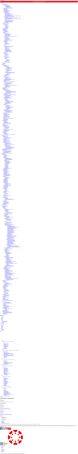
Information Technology (6, 256)
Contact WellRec (5, 191)
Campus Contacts (5, 381)
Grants (5, 58)
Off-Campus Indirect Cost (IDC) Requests (8, 83)
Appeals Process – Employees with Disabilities (12, 236)
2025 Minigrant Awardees (7, 145)
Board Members (6, 214)
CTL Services (7, 69)
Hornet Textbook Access (7, 34)
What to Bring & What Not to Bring (8, 158)
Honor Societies (5, 115)
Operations (4, 280)
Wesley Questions (3, 422)
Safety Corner (5, 288)
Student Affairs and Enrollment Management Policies (10, 273)
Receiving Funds (5, 53)
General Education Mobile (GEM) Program (9, 20)
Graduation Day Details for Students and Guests (8, 129)
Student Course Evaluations (9, 70)
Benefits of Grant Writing (6, 139)
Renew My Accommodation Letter (11, 231)
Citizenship (6, 47)
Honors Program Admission (6, 117)
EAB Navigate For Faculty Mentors (8, 111)
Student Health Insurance (7, 35)
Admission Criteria (6, 113)
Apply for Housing (6, 157)
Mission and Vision (7, 33)
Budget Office (6, 218)
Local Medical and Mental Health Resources (12, 226)
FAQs (5, 19)
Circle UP (5, 156)
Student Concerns (9, 73)
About (2, 205)
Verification (6, 42)
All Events (1, 404)
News (2, 317)
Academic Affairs (5, 352)
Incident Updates (5, 155)
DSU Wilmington (4, 296)
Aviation (5, 76)
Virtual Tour (2, 421)
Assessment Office (7, 66)
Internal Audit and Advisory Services (8, 248)
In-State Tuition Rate (6, 31)
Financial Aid (4, 32)
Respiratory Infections (6, 187)
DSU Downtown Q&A (6, 295)
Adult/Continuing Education (5, 125)
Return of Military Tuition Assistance (8, 21)
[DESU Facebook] (1, 429)
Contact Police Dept (6, 292)
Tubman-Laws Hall (7, 166)
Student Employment (6, 374)
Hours (4, 194)
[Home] (12, 339)
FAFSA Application (6, 52)
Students (2, 318)
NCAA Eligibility (7, 198)
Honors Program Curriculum (6, 114)
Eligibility (5, 45)
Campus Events (4, 200)
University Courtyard (7, 163)
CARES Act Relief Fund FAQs (9, 219)
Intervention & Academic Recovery (7, 102)
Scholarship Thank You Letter (7, 394)
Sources (6, 61)
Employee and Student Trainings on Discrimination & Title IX (12, 278)
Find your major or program (5, 351)
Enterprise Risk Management (8, 247)
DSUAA (5, 282)
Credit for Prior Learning (5, 131)
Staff (1, 319)
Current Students (5, 41)
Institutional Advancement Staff (6, 311)
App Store (5, 445)
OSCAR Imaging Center (5, 149)
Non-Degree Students (7, 49)
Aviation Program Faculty (7, 77)
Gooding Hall (6, 165)
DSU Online (5, 357)
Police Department (5, 382)
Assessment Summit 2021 (10, 67)
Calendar (2, 446)
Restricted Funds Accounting (8, 223)
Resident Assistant (5, 168)
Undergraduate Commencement (7, 126)
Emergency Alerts (5, 291)
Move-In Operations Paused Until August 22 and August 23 (39, 1)
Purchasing (6, 221)
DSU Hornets (2, 322)
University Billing (7, 55)
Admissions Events (6, 24)
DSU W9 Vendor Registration (9, 222)
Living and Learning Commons (8, 162)
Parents (2, 320)
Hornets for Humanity (6, 285)
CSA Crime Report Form (7, 290)
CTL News (7, 71)
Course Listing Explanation (9, 260)
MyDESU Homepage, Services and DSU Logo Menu (11, 263)
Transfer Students (5, 9)
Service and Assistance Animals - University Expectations (13, 227)
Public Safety (6, 275)
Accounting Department (7, 216)
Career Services (4, 176)
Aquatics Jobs (6, 189)
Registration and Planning (8, 259)
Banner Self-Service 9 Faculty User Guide (9, 266)
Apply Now (5, 347)
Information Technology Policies (8, 274)
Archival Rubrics (8, 106)
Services (5, 104)
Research (2, 358)
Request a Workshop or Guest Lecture (11, 241)
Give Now (4, 301)
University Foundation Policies (8, 277)
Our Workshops (6, 99)
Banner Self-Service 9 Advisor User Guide (9, 262)
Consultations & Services (5, 135)
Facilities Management (5, 203)
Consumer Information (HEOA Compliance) (10, 72)
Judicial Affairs (4, 204)
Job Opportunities (7, 249)
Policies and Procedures (7, 252)
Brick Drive (6, 309)
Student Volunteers (6, 314)
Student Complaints (6, 119)
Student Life (2, 153)
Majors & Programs (4, 87)
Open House (6, 26)
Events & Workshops (6, 179)
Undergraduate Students (5, 4)
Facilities (5, 192)
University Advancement (6, 268)
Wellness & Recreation (6, 371)
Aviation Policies (6, 269)
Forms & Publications (6, 40)
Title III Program (5, 75)
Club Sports (5, 190)
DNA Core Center (4, 150)
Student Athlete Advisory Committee (8, 199)
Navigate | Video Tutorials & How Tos (9, 112)
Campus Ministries (5, 171)
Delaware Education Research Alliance (9, 82)
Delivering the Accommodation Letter (11, 230)
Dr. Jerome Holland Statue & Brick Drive (8, 308)
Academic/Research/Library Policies (8, 270)
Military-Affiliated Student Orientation (8, 15)
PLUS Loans (7, 59)
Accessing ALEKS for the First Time (9, 107)
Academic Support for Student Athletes (7, 93)
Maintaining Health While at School (7, 185)
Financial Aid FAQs (7, 56)
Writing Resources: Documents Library (10, 101)
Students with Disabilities (8, 225)
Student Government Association (7, 174)
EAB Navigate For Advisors (8, 110)
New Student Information (7, 5)
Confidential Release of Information (11, 232)
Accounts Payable (7, 217)
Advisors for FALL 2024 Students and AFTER (10, 91)
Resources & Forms (6, 122)
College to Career (9, 233)
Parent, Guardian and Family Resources (10, 243)
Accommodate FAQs (10, 245)
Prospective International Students (7, 123)
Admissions (2, 3)
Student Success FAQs (6, 109)
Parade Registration (6, 299)
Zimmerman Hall (6, 167)
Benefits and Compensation (7, 250)
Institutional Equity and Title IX (7, 373)
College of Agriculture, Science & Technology (8, 353)
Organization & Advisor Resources (7, 175)
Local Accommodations (6, 28)
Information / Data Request (6, 80)
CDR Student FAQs (9, 234)
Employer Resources (6, 178)
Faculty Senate (5, 215)
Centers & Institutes (4, 124)
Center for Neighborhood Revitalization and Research (9, 79)
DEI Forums (7, 254)
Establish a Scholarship (5, 307)
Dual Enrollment (5, 348)
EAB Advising (7, 264)
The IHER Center (4, 141)
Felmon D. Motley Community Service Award (6, 414)
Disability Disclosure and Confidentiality (11, 240)
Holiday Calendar (7, 251)
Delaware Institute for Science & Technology (8, 362)
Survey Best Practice (8, 68)
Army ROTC (6, 211)
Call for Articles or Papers (8, 253)
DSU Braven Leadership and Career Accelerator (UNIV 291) (10, 94)
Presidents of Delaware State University (9, 209)
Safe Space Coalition (6, 368)
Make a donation (4, 388)
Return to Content (2, 2)
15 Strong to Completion (7, 90)
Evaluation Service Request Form (8, 143)
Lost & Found (6, 293)
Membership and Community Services (7, 195)
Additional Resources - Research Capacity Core (9, 144)
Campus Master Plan (5, 206)
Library (2, 447)
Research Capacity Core (6, 142)
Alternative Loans (8, 60)
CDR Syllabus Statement (10, 242)
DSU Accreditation (7, 74)
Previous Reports (9, 220)
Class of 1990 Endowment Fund (7, 302)
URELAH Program (6, 84)
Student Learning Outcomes (6, 116)
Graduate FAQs (6, 128)
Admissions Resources (6, 345)
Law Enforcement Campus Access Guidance (9, 224)
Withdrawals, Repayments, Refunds (8, 51)
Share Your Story (5, 284)
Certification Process (7, 12)
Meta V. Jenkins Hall (7, 161)
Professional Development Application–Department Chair (9, 81)
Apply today (4, 342)
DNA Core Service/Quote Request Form (8, 151)
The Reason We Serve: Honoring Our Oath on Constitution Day (11, 17)
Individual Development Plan (7, 97)
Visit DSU (4, 23)
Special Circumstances (7, 43)
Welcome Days (6, 27)
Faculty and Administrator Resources (9, 239)
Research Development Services (7, 138)
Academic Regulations (6, 22)
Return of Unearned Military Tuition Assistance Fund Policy (11, 36)
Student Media (5, 173)
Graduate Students (4, 29)
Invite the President (7, 210)
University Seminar (7, 96)
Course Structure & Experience (8, 95)
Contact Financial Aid (7, 57)
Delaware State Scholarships (8, 39)
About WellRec (5, 188)
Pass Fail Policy (5, 65)
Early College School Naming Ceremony (5, 408)
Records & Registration (6, 346)
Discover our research (5, 360)
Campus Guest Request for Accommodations (12, 235)
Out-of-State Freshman (7, 38)
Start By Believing (5, 289)
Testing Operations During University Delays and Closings (9, 134)
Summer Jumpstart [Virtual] (7, 6)
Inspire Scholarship (7, 37)
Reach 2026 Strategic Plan (6, 378)
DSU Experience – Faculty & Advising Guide (9, 265)
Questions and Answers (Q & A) (7, 140)
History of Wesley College (6, 297)
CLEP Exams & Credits (6, 133)
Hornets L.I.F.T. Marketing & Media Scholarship (8, 300)
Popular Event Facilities (6, 201)
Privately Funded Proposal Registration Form (8, 312)
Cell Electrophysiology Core (5, 152)
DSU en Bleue (2, 405)
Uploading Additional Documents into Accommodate (13, 246)
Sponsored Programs (6, 364)
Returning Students (6, 11)
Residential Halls (5, 160)
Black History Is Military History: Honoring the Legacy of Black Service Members (13, 18)
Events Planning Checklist (6, 202)
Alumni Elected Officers (7, 283)
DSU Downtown (4, 294)
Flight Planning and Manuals (8, 78)
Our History (5, 384)
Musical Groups (5, 172)
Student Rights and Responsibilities (8, 50)
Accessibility (2, 451)
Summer (6, 44)
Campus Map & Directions (5, 286)
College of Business (6, 354)
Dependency (6, 48)
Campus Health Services (5, 181)
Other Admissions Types (5, 8)
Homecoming (5, 385)
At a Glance (4, 207)
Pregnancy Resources (6, 186)
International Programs (5, 120)
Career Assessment (7, 177)
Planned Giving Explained (6, 305)
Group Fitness (6, 193)
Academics (2, 64)
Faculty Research (4, 136)
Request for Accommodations (10, 237)
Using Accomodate (8, 244)
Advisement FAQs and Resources (8, 92)
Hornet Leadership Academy (8, 86)
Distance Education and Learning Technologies (8, 118)
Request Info (4, 63)
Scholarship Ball (4, 313)
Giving (2, 386)
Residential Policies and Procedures (8, 159)
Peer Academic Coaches (7, 103)
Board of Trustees (5, 213)
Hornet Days (6, 25)
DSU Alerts (4, 298)
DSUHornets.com (5, 197)
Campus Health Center (6, 182)
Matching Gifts (5, 304)
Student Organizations (5, 170)
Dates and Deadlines (8, 108)
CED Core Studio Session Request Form (10, 147)
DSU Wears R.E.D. (7, 13)
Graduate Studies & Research (5, 88)
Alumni (2, 328)
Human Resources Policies (7, 272)
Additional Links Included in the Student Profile (11, 261)
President (5, 208)
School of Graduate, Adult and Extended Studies (8, 355)
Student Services (8, 258)
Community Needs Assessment (8, 148)
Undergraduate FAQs (7, 127)
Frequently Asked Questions (8, 183)
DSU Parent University (5, 321)
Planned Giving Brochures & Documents (8, 306)
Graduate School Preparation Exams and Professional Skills (11, 85)
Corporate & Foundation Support (6, 310)
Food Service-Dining (6, 169)
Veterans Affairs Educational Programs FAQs (9, 16)
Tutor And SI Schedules (7, 100)
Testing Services (4, 132)
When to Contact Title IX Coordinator (10, 279)
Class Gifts (5, 281)
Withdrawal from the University (9, 7)
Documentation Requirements (10, 229)
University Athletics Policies (8, 276)
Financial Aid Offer (7, 54)
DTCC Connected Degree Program (7, 10)
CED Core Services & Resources (8, 146)
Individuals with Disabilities (6, 130)
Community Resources (8, 238)
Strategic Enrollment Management (7, 267)
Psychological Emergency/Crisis (8, 184)
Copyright (2, 449)
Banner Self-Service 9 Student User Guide (9, 257)
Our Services (6, 98)
